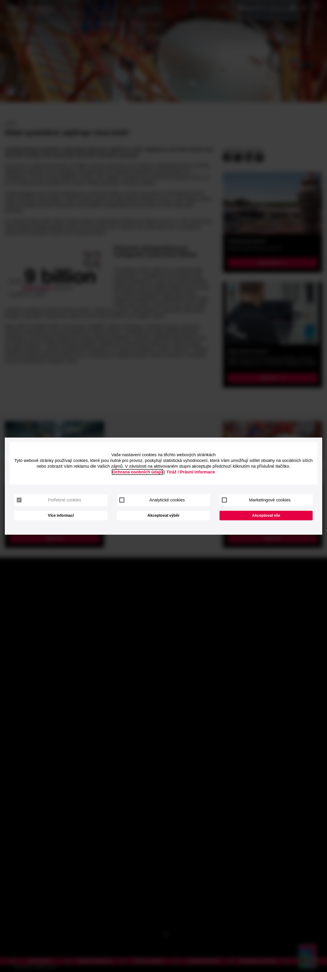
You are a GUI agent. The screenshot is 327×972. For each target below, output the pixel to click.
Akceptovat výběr (163, 515)
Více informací (61, 515)
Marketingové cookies (270, 500)
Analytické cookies (167, 500)
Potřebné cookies (64, 500)
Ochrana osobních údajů (137, 472)
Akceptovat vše (266, 515)
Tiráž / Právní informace (190, 472)
